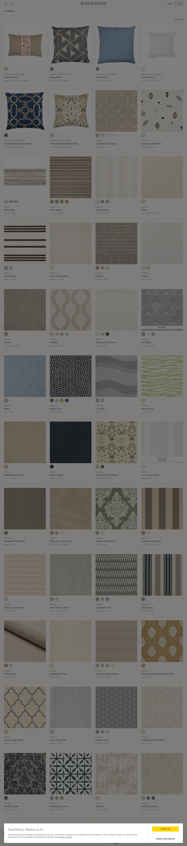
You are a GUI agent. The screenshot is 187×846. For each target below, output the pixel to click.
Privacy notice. (65, 837)
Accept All (165, 829)
